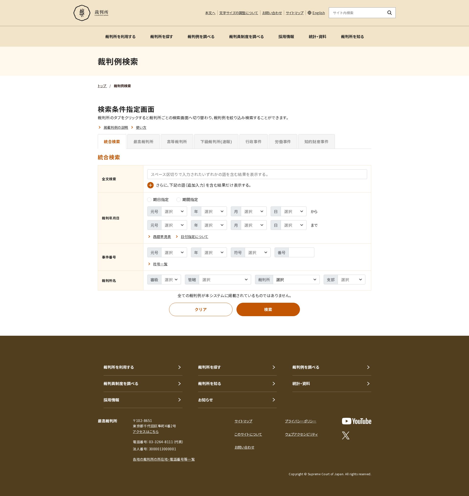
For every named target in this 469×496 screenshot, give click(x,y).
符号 (238, 252)
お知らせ (205, 400)
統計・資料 (317, 36)
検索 (268, 309)
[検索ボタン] (389, 13)
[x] (346, 435)
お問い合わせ (272, 12)
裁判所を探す (161, 36)
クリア (201, 309)
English (318, 12)
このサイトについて (248, 434)
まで (314, 225)
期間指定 (190, 199)
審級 (154, 279)
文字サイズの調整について (238, 12)
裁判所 (264, 279)
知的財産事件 (316, 141)
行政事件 (253, 141)
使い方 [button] (141, 127)
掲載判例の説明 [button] (116, 127)
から (314, 211)
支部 (331, 279)
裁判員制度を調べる (246, 36)
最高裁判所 (143, 141)
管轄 (192, 279)
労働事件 (283, 141)
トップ (102, 85)
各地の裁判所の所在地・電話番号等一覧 (164, 459)
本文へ (210, 12)
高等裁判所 (177, 141)
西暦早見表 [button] (162, 236)
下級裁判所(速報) (216, 141)
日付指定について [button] (194, 236)
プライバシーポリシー (300, 421)
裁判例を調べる (201, 36)
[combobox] (296, 279)
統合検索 (112, 141)
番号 (282, 252)
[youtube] (356, 421)
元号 (154, 211)
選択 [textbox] (280, 279)
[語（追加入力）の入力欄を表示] (150, 185)
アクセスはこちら (146, 431)
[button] (451, 318)
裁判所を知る (352, 36)
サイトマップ (295, 12)
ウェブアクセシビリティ (301, 434)
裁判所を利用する (120, 36)
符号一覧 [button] (160, 263)
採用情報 (286, 36)
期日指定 (161, 199)
